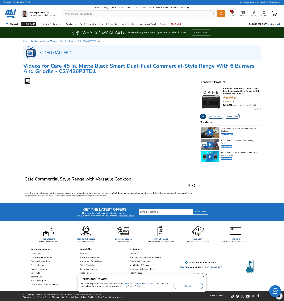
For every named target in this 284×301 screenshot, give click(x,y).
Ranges (54, 41)
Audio (108, 24)
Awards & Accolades (89, 257)
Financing (185, 7)
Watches (148, 24)
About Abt (86, 249)
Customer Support (40, 249)
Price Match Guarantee (140, 261)
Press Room (85, 272)
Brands (98, 7)
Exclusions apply (126, 215)
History (83, 253)
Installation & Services (158, 7)
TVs (88, 24)
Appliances (71, 24)
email (277, 24)
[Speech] (213, 14)
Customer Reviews (88, 269)
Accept (188, 286)
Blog (106, 7)
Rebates (174, 7)
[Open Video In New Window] (189, 185)
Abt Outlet (176, 24)
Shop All (14, 24)
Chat (187, 267)
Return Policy (136, 272)
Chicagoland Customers (41, 257)
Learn (121, 7)
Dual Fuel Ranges (68, 41)
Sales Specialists (87, 265)
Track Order (141, 7)
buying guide (232, 116)
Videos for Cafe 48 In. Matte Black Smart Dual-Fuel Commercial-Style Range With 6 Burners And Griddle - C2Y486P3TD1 (139, 68)
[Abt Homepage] (10, 13)
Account (133, 253)
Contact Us (35, 253)
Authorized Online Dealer (91, 261)
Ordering (135, 249)
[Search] (221, 13)
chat (270, 24)
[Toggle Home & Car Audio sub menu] (118, 24)
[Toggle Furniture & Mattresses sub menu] (63, 24)
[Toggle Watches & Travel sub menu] (157, 24)
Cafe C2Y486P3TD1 (87, 41)
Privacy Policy (149, 283)
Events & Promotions (40, 261)
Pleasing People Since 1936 (17, 2)
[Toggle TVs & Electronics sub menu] (97, 24)
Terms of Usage (131, 283)
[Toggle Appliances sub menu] (77, 24)
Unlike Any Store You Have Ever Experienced (259, 2)
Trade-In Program (38, 269)
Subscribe (200, 211)
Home (128, 24)
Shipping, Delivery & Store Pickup (145, 257)
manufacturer (215, 116)
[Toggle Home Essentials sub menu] (137, 24)
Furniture (51, 24)
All (203, 116)
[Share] (193, 186)
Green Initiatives (37, 265)
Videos (130, 7)
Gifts (113, 7)
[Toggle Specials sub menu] (168, 24)
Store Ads (35, 272)
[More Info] (254, 105)
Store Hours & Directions (202, 262)
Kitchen (46, 41)
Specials (163, 24)
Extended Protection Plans (142, 269)
